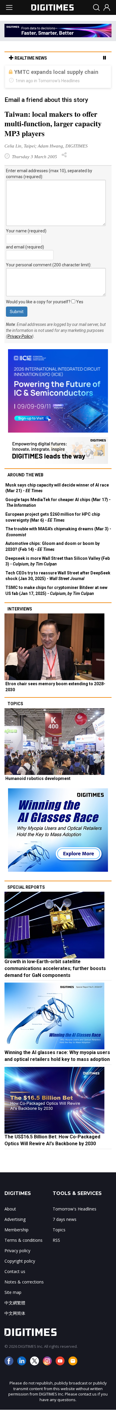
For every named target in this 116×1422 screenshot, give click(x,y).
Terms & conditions (23, 1252)
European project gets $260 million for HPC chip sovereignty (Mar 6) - (52, 529)
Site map (12, 1304)
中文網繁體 (14, 1314)
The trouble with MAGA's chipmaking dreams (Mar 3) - (58, 543)
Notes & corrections (24, 1294)
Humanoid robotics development (37, 790)
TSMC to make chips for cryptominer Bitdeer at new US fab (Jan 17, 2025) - (56, 602)
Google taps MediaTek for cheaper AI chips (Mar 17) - (58, 514)
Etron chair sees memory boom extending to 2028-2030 (55, 698)
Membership (16, 1241)
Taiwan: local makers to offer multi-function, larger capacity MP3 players (53, 135)
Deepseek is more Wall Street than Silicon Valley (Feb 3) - (57, 573)
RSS (56, 1252)
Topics (15, 715)
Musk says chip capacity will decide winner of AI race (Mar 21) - (57, 500)
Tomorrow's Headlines (74, 1221)
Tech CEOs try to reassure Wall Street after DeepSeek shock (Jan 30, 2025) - (57, 587)
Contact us (14, 1283)
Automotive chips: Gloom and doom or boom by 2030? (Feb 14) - (52, 558)
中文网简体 (14, 1325)
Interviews (19, 620)
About (10, 1221)
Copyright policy (19, 1273)
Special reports (26, 899)
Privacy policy (17, 1262)
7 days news (64, 1231)
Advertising (15, 1231)
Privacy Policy (19, 348)
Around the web (25, 486)
